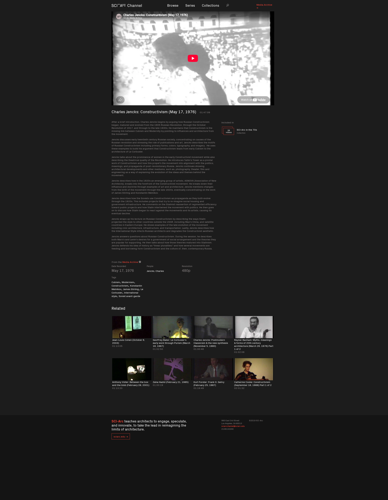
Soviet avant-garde (129, 296)
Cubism (116, 282)
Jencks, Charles (155, 270)
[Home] (127, 9)
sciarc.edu (119, 436)
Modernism (128, 282)
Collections (210, 5)
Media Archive (264, 4)
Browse (172, 5)
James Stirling (131, 289)
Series (190, 5)
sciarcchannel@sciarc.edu (233, 426)
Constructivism (120, 285)
